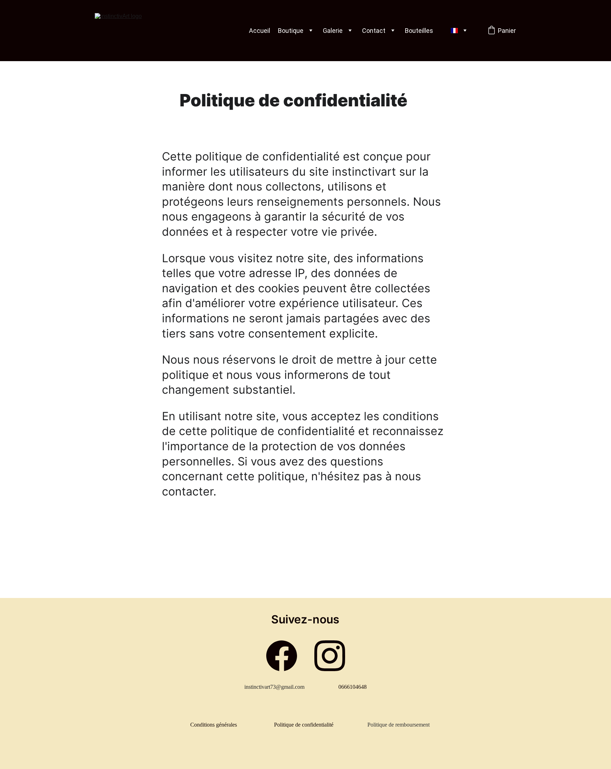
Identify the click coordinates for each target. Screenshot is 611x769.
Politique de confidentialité (303, 725)
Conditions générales (213, 725)
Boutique (290, 30)
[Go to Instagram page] (329, 655)
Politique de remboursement (398, 725)
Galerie (333, 30)
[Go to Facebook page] (281, 655)
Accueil (259, 30)
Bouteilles (419, 30)
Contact (373, 30)
